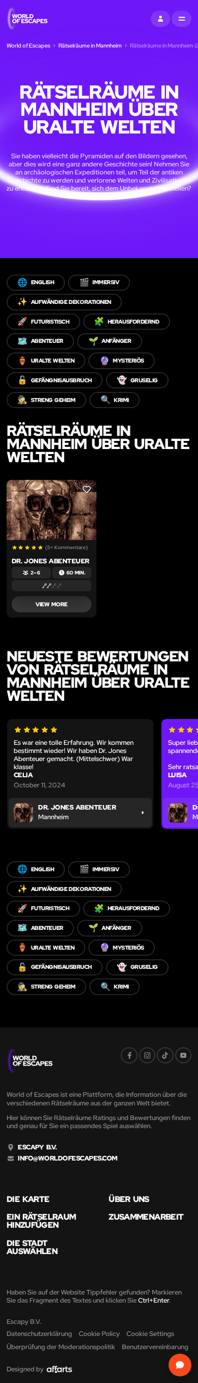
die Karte (28, 1199)
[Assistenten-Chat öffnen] (180, 1365)
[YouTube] (183, 1055)
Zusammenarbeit (146, 1217)
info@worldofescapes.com (67, 1158)
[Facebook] (129, 1055)
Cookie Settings (150, 1333)
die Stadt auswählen (32, 1247)
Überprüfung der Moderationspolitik (61, 1347)
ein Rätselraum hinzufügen (41, 1221)
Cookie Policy (99, 1333)
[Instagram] (147, 1055)
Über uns (129, 1199)
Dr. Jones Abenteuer (50, 561)
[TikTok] (165, 1055)
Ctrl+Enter (153, 1300)
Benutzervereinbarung (155, 1347)
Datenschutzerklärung (39, 1333)
